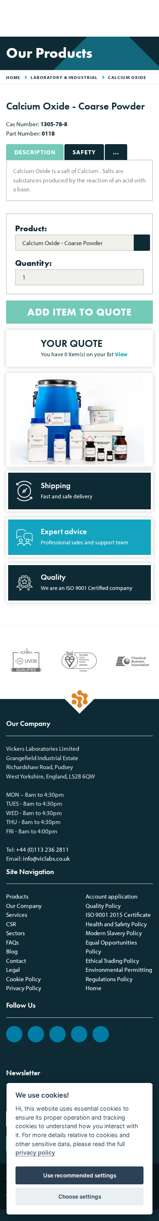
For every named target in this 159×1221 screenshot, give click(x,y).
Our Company (24, 906)
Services (16, 914)
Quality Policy (103, 906)
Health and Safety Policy (116, 924)
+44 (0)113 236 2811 (42, 849)
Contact (16, 961)
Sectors (15, 933)
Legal (13, 969)
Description (34, 152)
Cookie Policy (23, 979)
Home (94, 988)
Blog (12, 951)
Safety (84, 152)
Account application (111, 896)
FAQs (12, 942)
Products (17, 896)
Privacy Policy (23, 988)
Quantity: (33, 263)
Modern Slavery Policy (114, 933)
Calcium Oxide (127, 77)
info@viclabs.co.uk (46, 858)
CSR (11, 924)
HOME (13, 77)
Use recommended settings (79, 1175)
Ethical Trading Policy (112, 961)
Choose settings (79, 1196)
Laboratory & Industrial (64, 77)
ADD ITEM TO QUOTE (79, 312)
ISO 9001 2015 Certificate (118, 914)
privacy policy (35, 1152)
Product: (31, 228)
